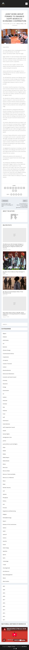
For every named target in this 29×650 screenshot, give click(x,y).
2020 (4, 589)
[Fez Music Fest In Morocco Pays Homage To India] (14, 260)
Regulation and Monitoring (9, 511)
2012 (4, 616)
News (4, 484)
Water (4, 578)
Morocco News (20, 23)
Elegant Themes (11, 646)
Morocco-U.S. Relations (8, 477)
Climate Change (6, 350)
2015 (4, 606)
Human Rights (6, 434)
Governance (5, 420)
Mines (4, 464)
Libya (4, 447)
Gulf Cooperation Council (9, 427)
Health (4, 430)
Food (4, 414)
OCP (4, 491)
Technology (5, 561)
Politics (4, 501)
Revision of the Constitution (9, 524)
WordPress (24, 646)
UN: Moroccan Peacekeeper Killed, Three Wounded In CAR (13, 292)
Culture (4, 367)
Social (4, 544)
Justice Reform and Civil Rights (10, 444)
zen (8, 23)
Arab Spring (5, 340)
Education (5, 383)
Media (4, 454)
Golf (4, 417)
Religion (5, 514)
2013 (4, 613)
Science (4, 538)
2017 (4, 599)
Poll (4, 504)
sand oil (5, 534)
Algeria (4, 333)
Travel (4, 564)
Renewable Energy (7, 517)
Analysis (5, 336)
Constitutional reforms (8, 353)
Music (4, 481)
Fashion (4, 397)
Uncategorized (6, 568)
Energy (4, 387)
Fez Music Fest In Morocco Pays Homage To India (14, 272)
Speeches (5, 551)
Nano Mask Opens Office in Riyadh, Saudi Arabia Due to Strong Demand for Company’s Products (14, 314)
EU (3, 393)
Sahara (4, 527)
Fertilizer (5, 403)
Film (4, 407)
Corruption (5, 360)
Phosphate (5, 497)
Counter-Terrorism (7, 363)
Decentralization (7, 370)
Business (5, 347)
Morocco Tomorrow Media (9, 474)
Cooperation (6, 357)
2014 (4, 609)
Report (4, 521)
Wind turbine (6, 581)
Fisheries (5, 410)
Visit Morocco (6, 571)
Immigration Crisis (7, 437)
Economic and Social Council (9, 377)
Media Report (6, 457)
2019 (4, 593)
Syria (4, 558)
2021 (4, 586)
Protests (5, 507)
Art (3, 343)
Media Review (6, 460)
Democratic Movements (8, 373)
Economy (5, 380)
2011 (4, 619)
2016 (4, 603)
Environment (6, 390)
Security (5, 541)
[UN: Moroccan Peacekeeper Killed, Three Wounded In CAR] (14, 283)
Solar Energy (6, 548)
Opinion (5, 494)
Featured (5, 400)
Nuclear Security (7, 487)
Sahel (4, 531)
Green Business (6, 424)
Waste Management (7, 574)
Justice (4, 440)
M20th (4, 450)
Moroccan (5, 467)
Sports (4, 554)
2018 (4, 596)
